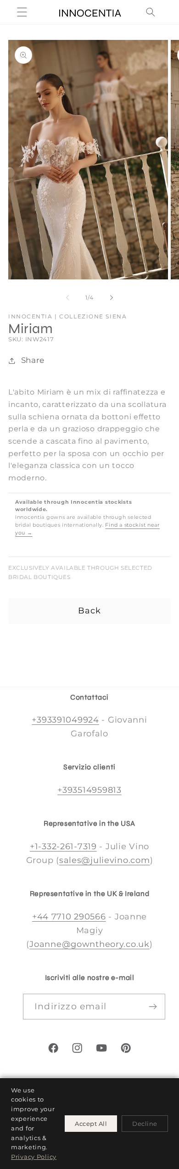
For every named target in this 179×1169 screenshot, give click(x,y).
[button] (22, 12)
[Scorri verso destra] (111, 298)
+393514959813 (89, 790)
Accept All (91, 1123)
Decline (144, 1123)
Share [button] (33, 360)
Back (89, 611)
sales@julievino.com (104, 860)
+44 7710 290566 (69, 917)
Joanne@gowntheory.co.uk (89, 944)
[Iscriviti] (152, 1006)
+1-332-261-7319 (63, 846)
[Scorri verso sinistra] (67, 298)
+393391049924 (65, 720)
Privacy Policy (33, 1156)
